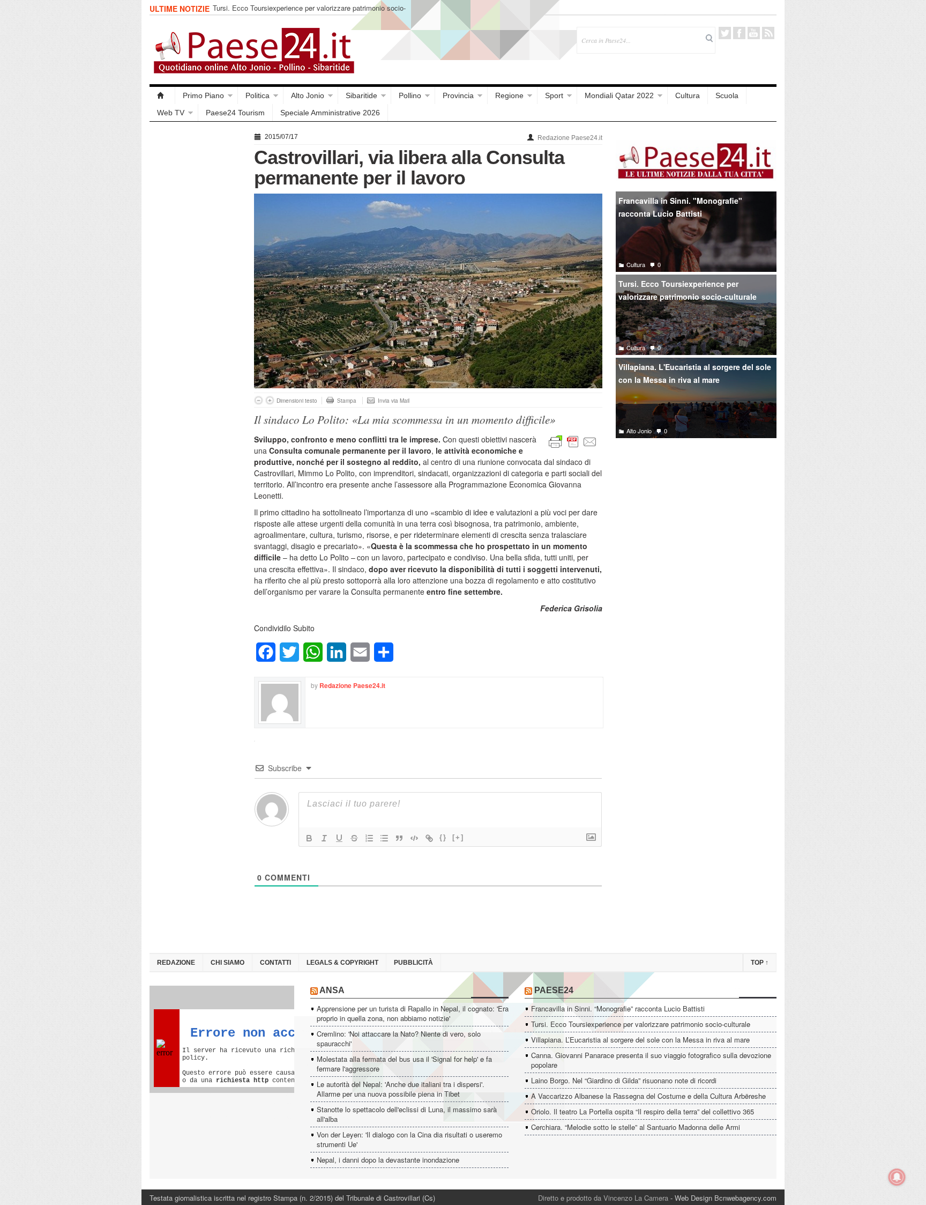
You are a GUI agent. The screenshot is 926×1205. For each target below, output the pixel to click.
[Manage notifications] (897, 1177)
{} (443, 837)
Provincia (458, 95)
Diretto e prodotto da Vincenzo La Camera (603, 1198)
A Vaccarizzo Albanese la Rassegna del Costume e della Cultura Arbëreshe (648, 1096)
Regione (509, 95)
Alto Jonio (307, 95)
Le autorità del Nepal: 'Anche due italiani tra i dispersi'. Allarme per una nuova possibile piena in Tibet (400, 1089)
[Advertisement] (196, 291)
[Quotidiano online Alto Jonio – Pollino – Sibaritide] (162, 95)
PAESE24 (553, 990)
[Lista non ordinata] (384, 838)
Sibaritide (361, 95)
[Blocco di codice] (414, 838)
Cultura (687, 95)
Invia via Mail (393, 400)
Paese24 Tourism (235, 112)
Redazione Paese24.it (569, 138)
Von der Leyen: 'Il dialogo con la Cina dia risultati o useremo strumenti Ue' (409, 1139)
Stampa (346, 400)
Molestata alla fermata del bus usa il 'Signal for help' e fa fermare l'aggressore (404, 1064)
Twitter (725, 33)
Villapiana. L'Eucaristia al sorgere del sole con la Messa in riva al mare (694, 373)
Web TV (170, 112)
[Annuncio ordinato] (369, 838)
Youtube (754, 33)
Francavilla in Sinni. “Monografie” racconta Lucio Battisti (618, 1008)
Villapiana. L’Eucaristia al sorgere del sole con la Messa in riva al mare (640, 1039)
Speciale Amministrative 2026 (330, 112)
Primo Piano (203, 95)
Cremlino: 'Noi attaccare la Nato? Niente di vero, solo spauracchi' (399, 1038)
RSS (768, 33)
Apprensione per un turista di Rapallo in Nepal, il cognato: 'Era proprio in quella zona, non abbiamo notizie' (413, 1013)
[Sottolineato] (339, 838)
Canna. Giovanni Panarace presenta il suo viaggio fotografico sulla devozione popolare (651, 1060)
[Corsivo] (324, 838)
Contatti (275, 962)
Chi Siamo (227, 962)
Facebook (739, 33)
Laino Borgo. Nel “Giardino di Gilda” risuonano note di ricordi (623, 1080)
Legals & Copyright (342, 962)
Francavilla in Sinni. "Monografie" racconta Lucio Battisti (680, 207)
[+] (458, 837)
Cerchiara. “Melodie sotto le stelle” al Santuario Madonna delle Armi (635, 1127)
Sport (554, 95)
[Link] (429, 838)
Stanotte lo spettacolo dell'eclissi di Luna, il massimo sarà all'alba (407, 1114)
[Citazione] (399, 838)
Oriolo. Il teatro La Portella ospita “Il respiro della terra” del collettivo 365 (642, 1111)
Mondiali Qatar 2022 (619, 95)
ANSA (332, 990)
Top (759, 962)
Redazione (176, 962)
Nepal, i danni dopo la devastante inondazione (388, 1160)
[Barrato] (354, 838)
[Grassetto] (309, 838)
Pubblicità (413, 962)
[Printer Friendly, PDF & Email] (572, 440)
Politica (257, 95)
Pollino (410, 95)
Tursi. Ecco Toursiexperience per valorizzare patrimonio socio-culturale (309, 13)
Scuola (726, 95)
